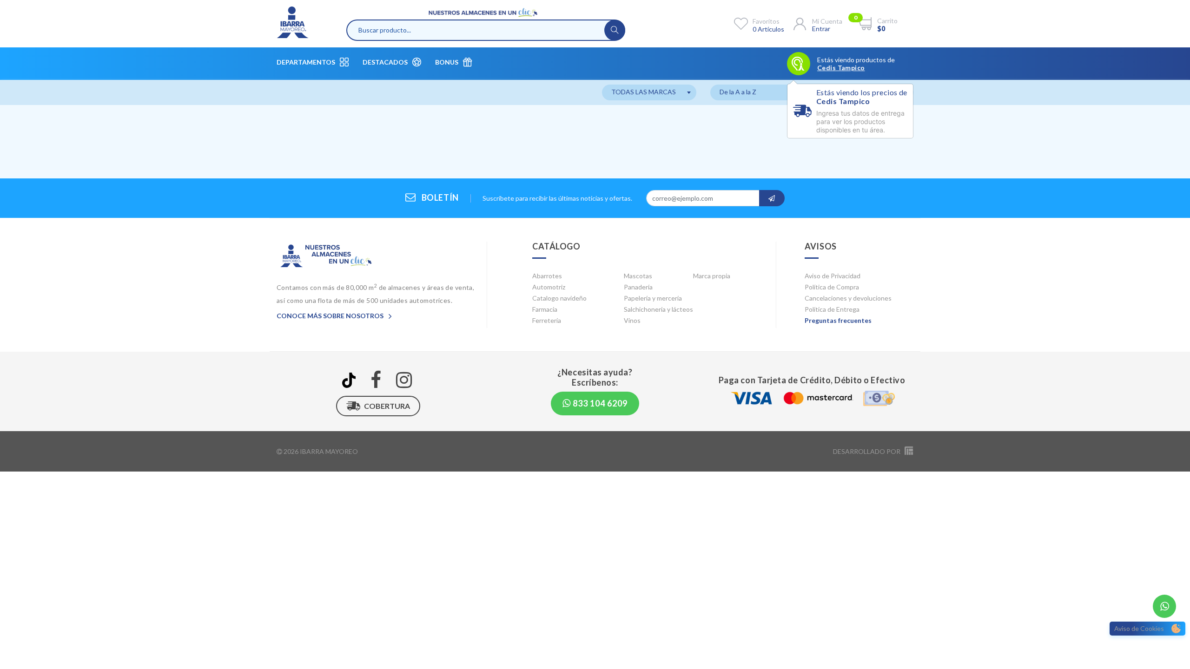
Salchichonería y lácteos (658, 309)
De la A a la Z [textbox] (738, 92)
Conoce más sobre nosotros (331, 316)
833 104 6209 (599, 403)
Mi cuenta (827, 21)
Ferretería (546, 320)
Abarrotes (547, 276)
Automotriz (548, 287)
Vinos (632, 320)
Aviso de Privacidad (832, 276)
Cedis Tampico (841, 68)
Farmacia (544, 309)
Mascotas (638, 276)
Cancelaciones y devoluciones (848, 298)
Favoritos (766, 21)
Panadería (638, 287)
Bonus (446, 62)
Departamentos (306, 62)
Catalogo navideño (559, 298)
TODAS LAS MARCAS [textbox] (643, 92)
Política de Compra (832, 287)
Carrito (887, 21)
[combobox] (649, 92)
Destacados (385, 62)
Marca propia (711, 276)
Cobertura (387, 405)
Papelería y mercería (653, 298)
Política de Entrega (832, 309)
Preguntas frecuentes (838, 320)
